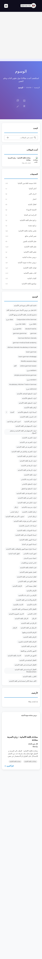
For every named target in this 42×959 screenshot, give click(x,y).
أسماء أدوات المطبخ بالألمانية (27, 412)
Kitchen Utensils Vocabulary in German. (21, 347)
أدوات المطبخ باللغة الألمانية (27, 403)
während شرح (31, 389)
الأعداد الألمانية (31, 605)
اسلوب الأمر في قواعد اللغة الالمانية (25, 521)
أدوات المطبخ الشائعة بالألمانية (26, 394)
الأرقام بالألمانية (31, 591)
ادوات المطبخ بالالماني (29, 484)
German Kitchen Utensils (27, 338)
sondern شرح (31, 380)
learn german (31, 352)
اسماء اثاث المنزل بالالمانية (27, 526)
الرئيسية (37, 87)
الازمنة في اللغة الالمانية (28, 646)
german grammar (20, 333)
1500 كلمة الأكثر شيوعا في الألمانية (25, 305)
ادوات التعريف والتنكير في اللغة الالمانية (24, 451)
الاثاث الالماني (32, 614)
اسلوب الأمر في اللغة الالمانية (15, 516)
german (33, 333)
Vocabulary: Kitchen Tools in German (22, 384)
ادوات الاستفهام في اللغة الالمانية (26, 426)
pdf (15, 366)
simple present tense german (25, 375)
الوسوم (20, 87)
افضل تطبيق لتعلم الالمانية (28, 572)
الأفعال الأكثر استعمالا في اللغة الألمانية (24, 609)
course (28, 87)
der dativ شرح (21, 324)
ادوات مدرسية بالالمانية (29, 507)
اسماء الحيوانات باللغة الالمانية (26, 530)
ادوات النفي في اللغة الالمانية (27, 498)
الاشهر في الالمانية (30, 655)
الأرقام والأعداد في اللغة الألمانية (26, 600)
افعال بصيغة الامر (31, 586)
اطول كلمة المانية (14, 553)
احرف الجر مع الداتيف (14, 421)
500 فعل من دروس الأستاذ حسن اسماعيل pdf (21, 310)
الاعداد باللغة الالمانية (14, 655)
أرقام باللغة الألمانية (30, 407)
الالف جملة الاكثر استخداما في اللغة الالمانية (22, 681)
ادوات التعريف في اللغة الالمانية (26, 447)
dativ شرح (32, 324)
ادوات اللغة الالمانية (30, 475)
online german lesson (28, 366)
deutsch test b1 (30, 329)
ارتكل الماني (14, 512)
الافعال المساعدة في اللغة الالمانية (25, 665)
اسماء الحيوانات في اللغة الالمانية (25, 535)
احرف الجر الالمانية (30, 421)
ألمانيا (12, 412)
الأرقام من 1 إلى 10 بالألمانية (27, 595)
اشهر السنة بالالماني (29, 553)
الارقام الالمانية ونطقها (29, 632)
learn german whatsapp (27, 356)
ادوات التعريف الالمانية (29, 438)
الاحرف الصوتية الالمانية (16, 614)
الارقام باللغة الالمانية (29, 637)
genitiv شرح (17, 329)
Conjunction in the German (26, 319)
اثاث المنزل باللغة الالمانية (28, 417)
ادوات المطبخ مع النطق (28, 489)
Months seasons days (28, 361)
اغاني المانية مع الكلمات (28, 563)
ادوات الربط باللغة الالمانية (28, 461)
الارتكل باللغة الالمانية (21, 618)
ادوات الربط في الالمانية (28, 465)
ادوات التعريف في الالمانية (28, 442)
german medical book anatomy (24, 342)
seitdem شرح (31, 370)
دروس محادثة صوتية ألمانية (29, 715)
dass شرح (9, 319)
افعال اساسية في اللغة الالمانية (26, 577)
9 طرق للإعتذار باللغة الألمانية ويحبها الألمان (22, 315)
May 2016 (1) (33, 702)
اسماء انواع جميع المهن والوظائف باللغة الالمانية (21, 549)
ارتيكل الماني (32, 516)
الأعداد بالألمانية (18, 605)
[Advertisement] (21, 35)
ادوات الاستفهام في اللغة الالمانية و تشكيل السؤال (23, 432)
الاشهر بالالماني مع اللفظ (28, 651)
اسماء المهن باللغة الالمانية (27, 540)
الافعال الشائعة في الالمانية (27, 660)
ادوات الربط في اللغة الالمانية (27, 470)
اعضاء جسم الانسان (30, 558)
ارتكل (16, 507)
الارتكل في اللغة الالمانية (28, 623)
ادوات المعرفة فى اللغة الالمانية (26, 493)
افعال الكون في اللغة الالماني (27, 581)
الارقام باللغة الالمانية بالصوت (27, 642)
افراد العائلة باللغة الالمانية (28, 567)
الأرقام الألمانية (17, 586)
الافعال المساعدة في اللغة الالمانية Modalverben (25, 671)
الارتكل (34, 618)
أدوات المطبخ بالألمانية (29, 398)
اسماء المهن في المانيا (29, 544)
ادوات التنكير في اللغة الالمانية (27, 456)
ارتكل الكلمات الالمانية (29, 512)
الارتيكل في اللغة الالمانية (28, 628)
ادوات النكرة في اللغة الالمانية (27, 503)
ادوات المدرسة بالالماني (28, 479)
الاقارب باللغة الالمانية (29, 676)
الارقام (15, 628)
